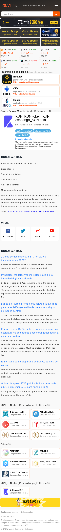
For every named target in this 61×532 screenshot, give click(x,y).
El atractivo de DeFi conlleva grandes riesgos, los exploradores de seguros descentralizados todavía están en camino (30, 333)
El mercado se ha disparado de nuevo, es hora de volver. (29, 363)
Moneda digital (24, 111)
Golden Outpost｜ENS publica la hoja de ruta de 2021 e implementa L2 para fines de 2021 (28, 385)
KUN (10, 211)
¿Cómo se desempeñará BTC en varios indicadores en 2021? (23, 258)
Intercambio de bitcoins (24, 529)
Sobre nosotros (27, 512)
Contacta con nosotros (9, 512)
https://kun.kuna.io (23, 139)
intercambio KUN (32, 211)
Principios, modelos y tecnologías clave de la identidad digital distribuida (27, 277)
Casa (3, 111)
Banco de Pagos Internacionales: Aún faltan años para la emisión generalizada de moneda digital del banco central (29, 307)
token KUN (18, 211)
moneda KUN (47, 211)
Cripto (12, 111)
